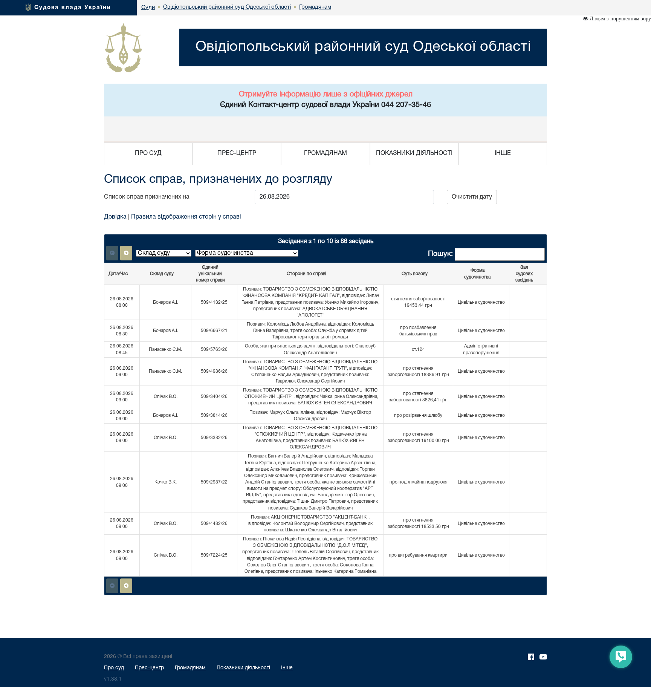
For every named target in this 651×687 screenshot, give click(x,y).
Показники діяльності (243, 668)
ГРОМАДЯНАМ (325, 153)
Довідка (115, 217)
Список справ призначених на (148, 197)
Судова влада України (72, 7)
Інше (287, 668)
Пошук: (441, 254)
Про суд (114, 668)
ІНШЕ (503, 153)
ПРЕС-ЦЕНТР (236, 153)
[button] (126, 253)
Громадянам (190, 668)
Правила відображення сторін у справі (186, 217)
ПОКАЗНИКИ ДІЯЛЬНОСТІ (414, 153)
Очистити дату (472, 197)
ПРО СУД (148, 153)
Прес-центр (149, 668)
